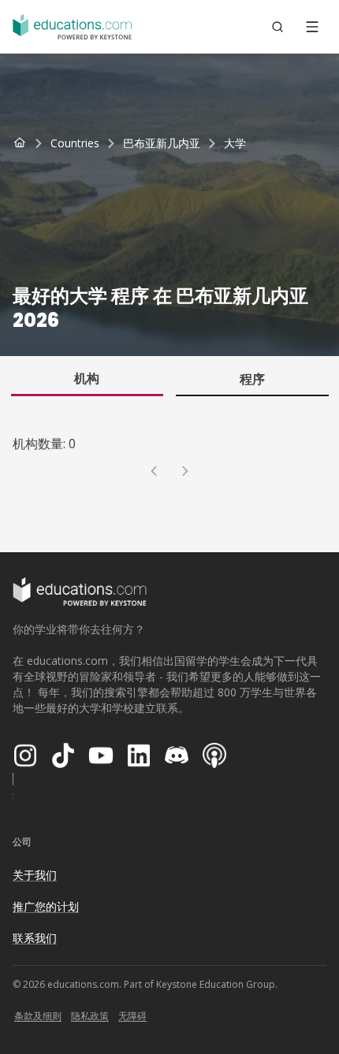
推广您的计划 (46, 906)
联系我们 (35, 937)
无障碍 (132, 1015)
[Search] (277, 27)
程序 (252, 379)
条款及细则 (37, 1015)
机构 (86, 378)
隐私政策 (90, 1015)
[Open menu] (312, 27)
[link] (235, 143)
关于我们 (35, 874)
